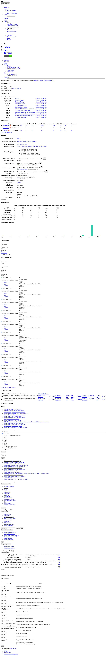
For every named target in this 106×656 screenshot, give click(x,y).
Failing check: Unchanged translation (24, 115)
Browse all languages (12, 13)
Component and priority (9, 504)
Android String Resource (41, 396)
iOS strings (72, 396)
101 (42, 130)
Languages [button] (6, 11)
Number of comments (9, 499)
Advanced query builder (6, 510)
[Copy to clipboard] (44, 158)
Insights (6, 64)
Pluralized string (8, 538)
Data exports (10, 71)
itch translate (6, 1)
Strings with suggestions (21, 107)
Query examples (5, 552)
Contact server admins (12, 24)
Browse (14, 88)
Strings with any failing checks (22, 110)
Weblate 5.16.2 (13, 648)
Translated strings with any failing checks (25, 112)
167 (65, 130)
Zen (45, 98)
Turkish (8, 52)
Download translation (12, 74)
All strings (17, 98)
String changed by (8, 525)
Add (22, 528)
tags (6, 50)
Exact (18, 528)
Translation (6, 60)
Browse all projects (11, 10)
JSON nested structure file (58, 396)
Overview (6, 61)
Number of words (8, 497)
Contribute (9, 35)
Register (6, 18)
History (8, 66)
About (8, 38)
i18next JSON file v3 (43, 394)
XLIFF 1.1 (6, 437)
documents (6, 128)
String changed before (9, 548)
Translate (18, 88)
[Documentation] (1, 93)
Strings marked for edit (20, 105)
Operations (6, 77)
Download (20, 177)
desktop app (6, 125)
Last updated (7, 496)
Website (9, 39)
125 (26, 125)
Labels (5, 490)
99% (21, 130)
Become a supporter (12, 36)
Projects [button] (6, 9)
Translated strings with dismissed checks (25, 113)
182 (65, 125)
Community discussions (12, 25)
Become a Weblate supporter (11, 654)
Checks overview (11, 16)
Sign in (5, 20)
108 (54, 125)
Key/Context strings (9, 517)
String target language (9, 524)
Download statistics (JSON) (13, 68)
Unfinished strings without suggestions (24, 108)
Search (5, 63)
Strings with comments (20, 117)
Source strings (7, 514)
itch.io (7, 47)
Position (6, 488)
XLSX (103, 396)
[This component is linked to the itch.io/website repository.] (42, 158)
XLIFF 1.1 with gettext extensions (12, 435)
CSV (50, 396)
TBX (77, 396)
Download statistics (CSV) (13, 67)
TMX (80, 396)
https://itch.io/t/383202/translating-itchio (44, 80)
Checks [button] (5, 14)
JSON (53, 396)
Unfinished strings (19, 102)
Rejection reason (23, 279)
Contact (6, 651)
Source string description (10, 518)
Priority (5, 489)
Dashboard (6, 7)
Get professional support (13, 27)
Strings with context (9, 539)
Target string (7, 493)
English (21, 281)
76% (21, 125)
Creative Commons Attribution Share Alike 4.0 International (32, 146)
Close (11, 575)
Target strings (7, 515)
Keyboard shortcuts (11, 31)
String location (7, 503)
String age (6, 495)
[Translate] (1, 126)
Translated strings (19, 100)
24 (61, 130)
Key (5, 502)
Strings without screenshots (10, 536)
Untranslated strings (20, 103)
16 (32, 130)
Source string (7, 492)
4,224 (42, 125)
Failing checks (10, 70)
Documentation (10, 29)
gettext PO (6, 434)
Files (5, 73)
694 (32, 125)
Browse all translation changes (8, 387)
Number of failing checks (10, 500)
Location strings (8, 519)
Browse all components (6, 132)
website (6, 130)
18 (61, 125)
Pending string (7, 522)
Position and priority (9, 486)
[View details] (20, 278)
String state (6, 521)
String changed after (9, 546)
